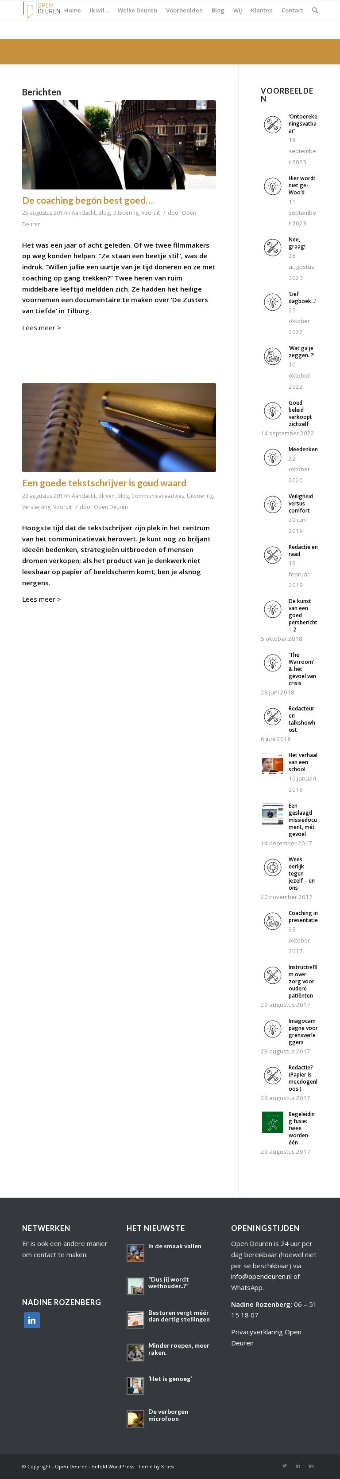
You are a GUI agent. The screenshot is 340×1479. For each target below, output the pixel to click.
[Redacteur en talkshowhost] (272, 724)
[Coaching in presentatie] (272, 929)
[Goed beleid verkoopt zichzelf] (272, 418)
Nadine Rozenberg (260, 1304)
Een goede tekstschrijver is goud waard (104, 482)
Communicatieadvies (157, 496)
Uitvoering (125, 213)
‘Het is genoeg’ (170, 1378)
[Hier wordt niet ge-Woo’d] (272, 194)
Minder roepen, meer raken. (178, 1348)
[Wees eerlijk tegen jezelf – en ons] (272, 875)
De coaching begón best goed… (87, 199)
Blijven (106, 496)
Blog (104, 213)
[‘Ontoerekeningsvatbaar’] (272, 132)
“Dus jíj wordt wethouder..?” (168, 1282)
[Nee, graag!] (272, 255)
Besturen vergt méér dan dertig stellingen (179, 1316)
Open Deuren (111, 507)
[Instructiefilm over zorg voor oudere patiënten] (272, 983)
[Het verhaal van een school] (272, 771)
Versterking (36, 507)
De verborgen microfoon (168, 1415)
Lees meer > (41, 327)
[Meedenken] (272, 465)
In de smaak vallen (174, 1246)
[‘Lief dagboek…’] (272, 310)
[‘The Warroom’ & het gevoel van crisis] (272, 671)
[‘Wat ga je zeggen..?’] (272, 364)
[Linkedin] (298, 1465)
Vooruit (150, 213)
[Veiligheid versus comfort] (272, 512)
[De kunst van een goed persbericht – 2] (272, 617)
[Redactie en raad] (272, 563)
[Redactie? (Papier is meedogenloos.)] (272, 1083)
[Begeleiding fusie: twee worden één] (272, 1130)
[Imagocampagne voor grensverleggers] (272, 1037)
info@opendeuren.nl (261, 1276)
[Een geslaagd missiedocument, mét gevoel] (272, 821)
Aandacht (84, 213)
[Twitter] (284, 1465)
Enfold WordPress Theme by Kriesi (133, 1466)
